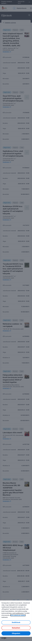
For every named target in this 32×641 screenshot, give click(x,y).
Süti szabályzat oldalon (18, 615)
